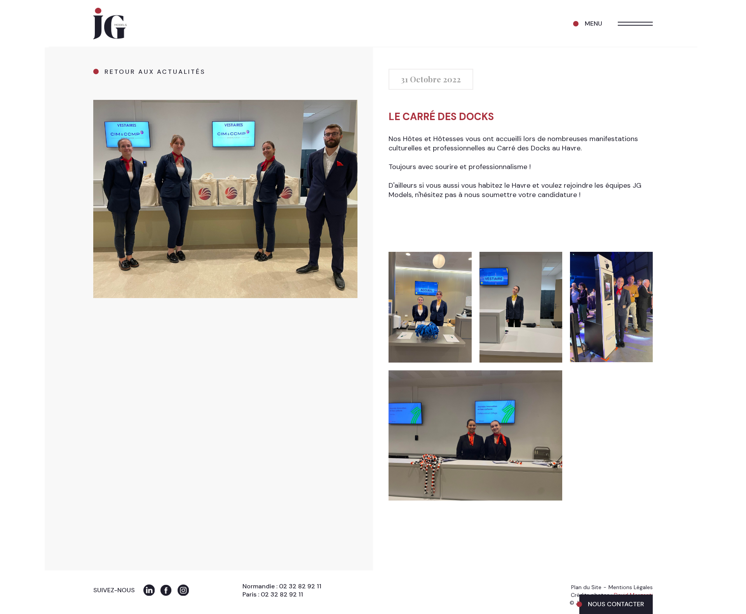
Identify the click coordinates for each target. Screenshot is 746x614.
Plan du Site (586, 587)
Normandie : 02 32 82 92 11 (281, 586)
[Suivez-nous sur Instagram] (183, 590)
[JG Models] (110, 24)
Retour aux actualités (155, 72)
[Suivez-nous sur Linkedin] (149, 590)
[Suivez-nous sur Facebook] (166, 590)
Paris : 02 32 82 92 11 (272, 594)
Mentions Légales (630, 587)
